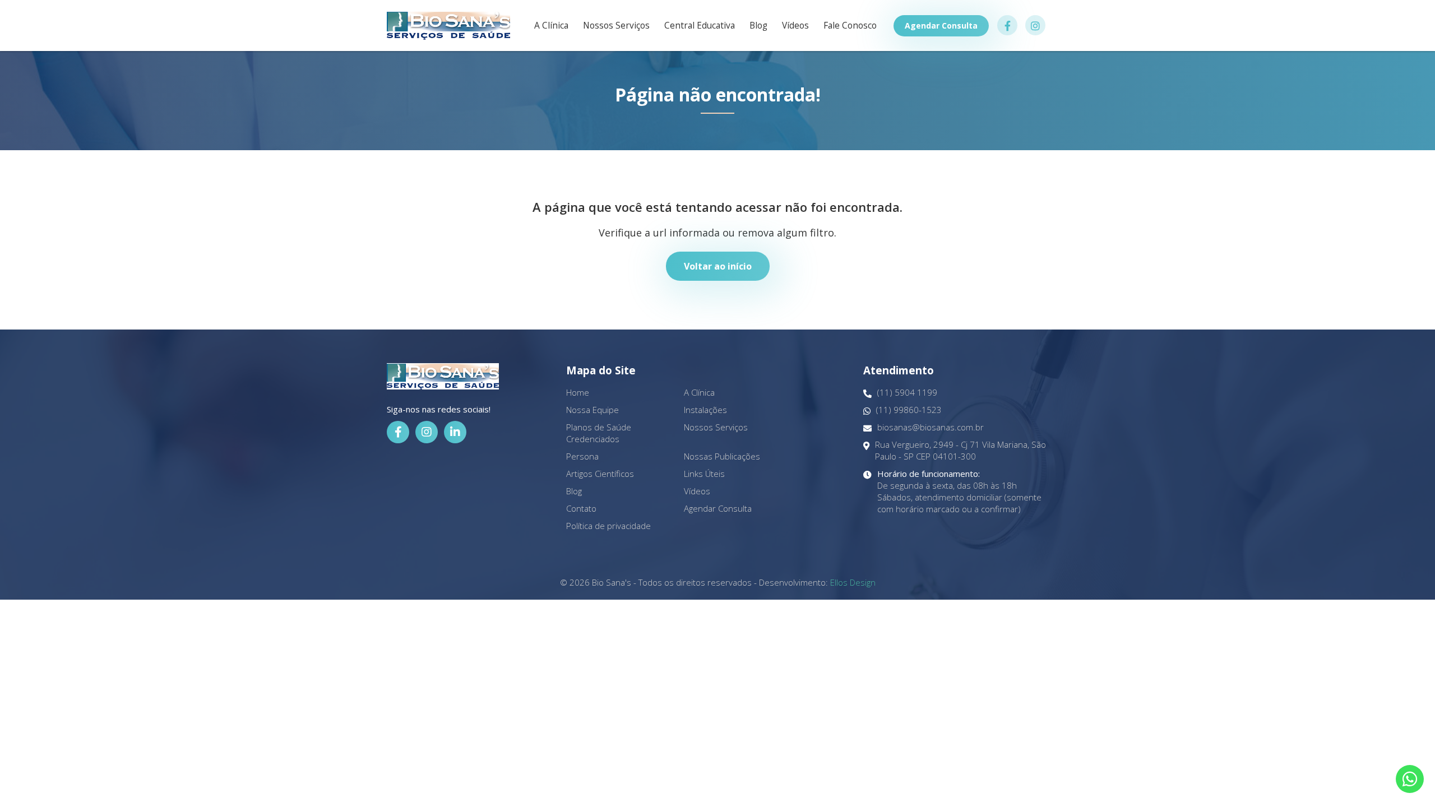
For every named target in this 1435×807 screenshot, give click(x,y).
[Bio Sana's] (448, 25)
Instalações (705, 409)
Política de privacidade (608, 525)
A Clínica (551, 25)
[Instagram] (426, 432)
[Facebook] (398, 432)
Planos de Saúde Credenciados (598, 432)
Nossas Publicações (722, 456)
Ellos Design (853, 582)
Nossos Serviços (616, 25)
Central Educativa (699, 25)
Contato (581, 508)
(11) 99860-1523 (909, 409)
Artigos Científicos (600, 473)
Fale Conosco (850, 25)
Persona (582, 456)
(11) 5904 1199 (907, 392)
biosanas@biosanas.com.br (930, 427)
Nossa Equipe (592, 409)
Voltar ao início (718, 266)
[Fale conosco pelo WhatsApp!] (1410, 779)
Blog (758, 25)
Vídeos (795, 25)
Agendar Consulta (941, 25)
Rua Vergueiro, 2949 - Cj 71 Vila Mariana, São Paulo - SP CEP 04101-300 (960, 450)
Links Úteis (704, 473)
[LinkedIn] (455, 432)
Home (577, 392)
